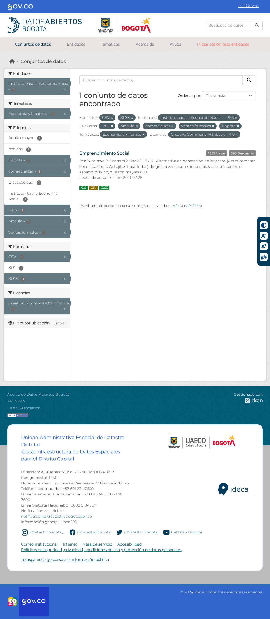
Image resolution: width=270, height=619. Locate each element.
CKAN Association (24, 408)
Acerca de (145, 44)
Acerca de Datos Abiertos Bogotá (38, 394)
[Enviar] (257, 25)
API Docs (193, 206)
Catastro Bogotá (186, 532)
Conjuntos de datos (33, 44)
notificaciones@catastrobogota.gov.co (56, 516)
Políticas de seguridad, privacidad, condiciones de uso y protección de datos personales (101, 549)
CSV (93, 187)
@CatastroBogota (93, 532)
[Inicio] (12, 61)
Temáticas (110, 44)
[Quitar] (112, 118)
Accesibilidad (129, 544)
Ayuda (175, 44)
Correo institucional (39, 544)
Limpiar (60, 323)
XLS (83, 187)
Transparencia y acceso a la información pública (65, 559)
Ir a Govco (248, 5)
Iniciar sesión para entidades (223, 44)
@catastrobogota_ (46, 532)
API (176, 206)
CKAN (248, 400)
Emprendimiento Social (104, 153)
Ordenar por (189, 95)
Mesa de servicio (97, 544)
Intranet (70, 544)
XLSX (104, 187)
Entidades (76, 44)
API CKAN (16, 401)
